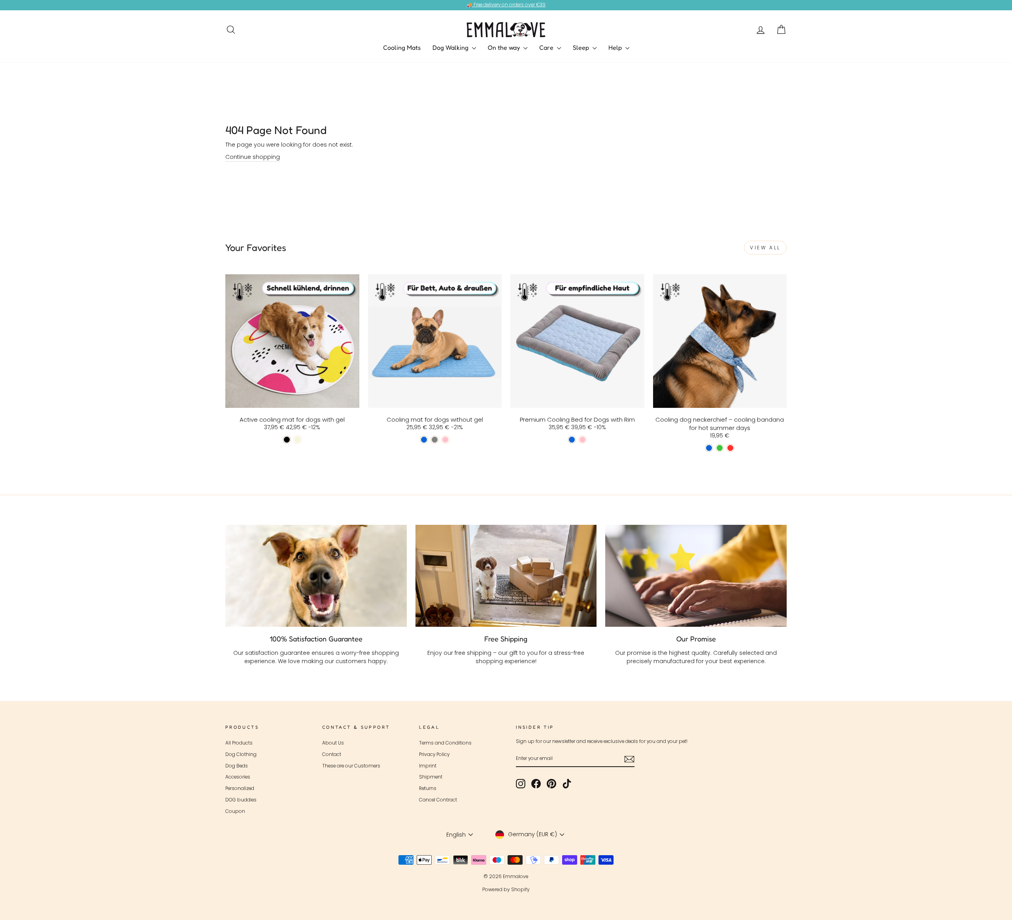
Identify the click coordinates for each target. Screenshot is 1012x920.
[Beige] (297, 439)
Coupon (235, 811)
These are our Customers (351, 766)
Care (547, 47)
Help (615, 47)
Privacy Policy (434, 754)
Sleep (582, 47)
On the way (504, 47)
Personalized (239, 788)
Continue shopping (252, 157)
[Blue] (424, 439)
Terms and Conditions (445, 743)
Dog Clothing (241, 754)
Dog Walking (451, 47)
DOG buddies (241, 800)
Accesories (237, 777)
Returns (427, 788)
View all (765, 247)
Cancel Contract (438, 800)
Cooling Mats (402, 47)
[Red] (730, 448)
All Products (239, 743)
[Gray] (434, 439)
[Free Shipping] (506, 576)
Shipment (430, 777)
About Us (333, 743)
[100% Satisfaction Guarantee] (316, 576)
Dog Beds (236, 766)
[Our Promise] (696, 576)
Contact (331, 754)
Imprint (427, 766)
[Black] (287, 439)
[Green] (719, 448)
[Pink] (445, 439)
